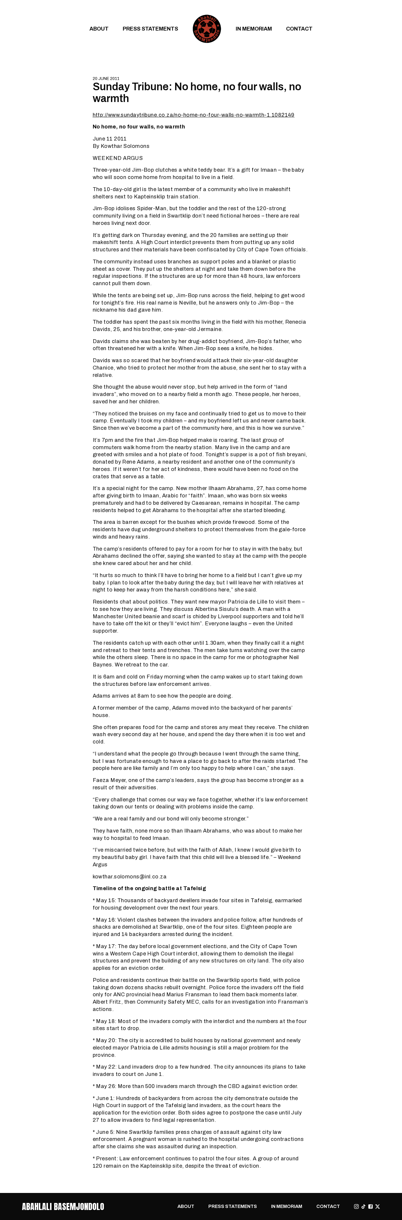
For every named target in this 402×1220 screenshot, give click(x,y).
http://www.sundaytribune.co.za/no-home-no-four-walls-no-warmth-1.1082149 (194, 115)
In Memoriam (254, 29)
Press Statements (150, 29)
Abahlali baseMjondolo (63, 1206)
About (99, 29)
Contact (299, 29)
